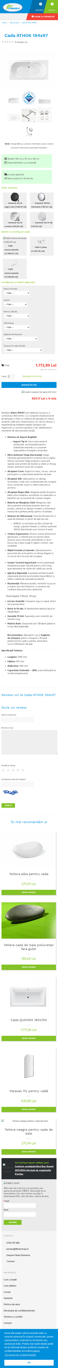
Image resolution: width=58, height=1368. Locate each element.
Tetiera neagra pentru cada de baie (29, 1131)
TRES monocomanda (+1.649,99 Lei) (11, 273)
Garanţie (8, 1298)
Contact (10, 1261)
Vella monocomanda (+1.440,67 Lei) (11, 249)
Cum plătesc (10, 1286)
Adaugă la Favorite (32, 376)
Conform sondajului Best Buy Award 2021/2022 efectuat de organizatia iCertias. (34, 1170)
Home (4, 22)
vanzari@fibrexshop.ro (17, 1249)
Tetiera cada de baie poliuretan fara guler (29, 947)
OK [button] (29, 1362)
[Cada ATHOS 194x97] (13, 100)
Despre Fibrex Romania (18, 1255)
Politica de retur (12, 1304)
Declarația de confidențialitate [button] (20, 1355)
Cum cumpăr (10, 1280)
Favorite (39, 10)
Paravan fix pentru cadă (29, 1091)
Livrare (7, 1292)
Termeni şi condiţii (13, 1317)
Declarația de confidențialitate (19, 1311)
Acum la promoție (44, 16)
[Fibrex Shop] (15, 6)
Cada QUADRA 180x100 (29, 1020)
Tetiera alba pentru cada (28, 874)
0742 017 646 (12, 1243)
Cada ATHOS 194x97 (29, 22)
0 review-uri (20, 42)
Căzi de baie (14, 22)
